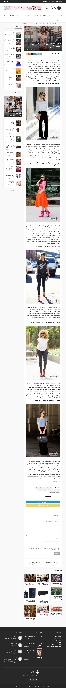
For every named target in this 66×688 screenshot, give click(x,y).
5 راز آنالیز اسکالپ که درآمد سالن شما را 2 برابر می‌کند (43, 584)
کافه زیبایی (44, 15)
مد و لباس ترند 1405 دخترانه (10, 62)
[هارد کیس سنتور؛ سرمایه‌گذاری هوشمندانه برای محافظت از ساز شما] (43, 593)
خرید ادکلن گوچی (57, 638)
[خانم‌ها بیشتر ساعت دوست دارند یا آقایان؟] (18, 78)
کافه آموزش (11, 15)
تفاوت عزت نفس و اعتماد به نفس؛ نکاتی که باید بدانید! (9, 175)
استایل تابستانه (39, 487)
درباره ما (60, 1)
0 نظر (26, 49)
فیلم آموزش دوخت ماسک (30, 650)
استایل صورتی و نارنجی (53, 490)
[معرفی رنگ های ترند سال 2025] (30, 611)
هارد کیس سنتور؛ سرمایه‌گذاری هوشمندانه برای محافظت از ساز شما (43, 601)
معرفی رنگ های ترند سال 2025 (30, 619)
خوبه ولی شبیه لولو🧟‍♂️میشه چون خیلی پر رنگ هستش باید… (10, 661)
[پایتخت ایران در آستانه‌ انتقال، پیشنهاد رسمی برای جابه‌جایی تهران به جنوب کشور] (56, 591)
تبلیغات (57, 1)
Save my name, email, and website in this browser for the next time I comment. (44, 549)
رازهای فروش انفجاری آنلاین (44, 615)
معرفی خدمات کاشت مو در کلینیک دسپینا (9, 84)
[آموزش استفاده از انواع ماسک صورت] (18, 183)
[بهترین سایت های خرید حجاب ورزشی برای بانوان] (18, 35)
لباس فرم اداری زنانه (56, 644)
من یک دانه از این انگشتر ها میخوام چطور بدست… (10, 639)
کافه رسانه (19, 15)
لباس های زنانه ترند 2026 (9, 54)
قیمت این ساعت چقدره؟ (10, 646)
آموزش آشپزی (27, 15)
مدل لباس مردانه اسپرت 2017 (29, 658)
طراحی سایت (58, 640)
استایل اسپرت (48, 487)
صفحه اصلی (59, 23)
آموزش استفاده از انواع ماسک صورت (10, 182)
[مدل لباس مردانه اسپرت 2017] (39, 658)
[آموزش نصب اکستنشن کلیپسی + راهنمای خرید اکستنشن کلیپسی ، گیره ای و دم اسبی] (18, 130)
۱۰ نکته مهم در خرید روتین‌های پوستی (10, 153)
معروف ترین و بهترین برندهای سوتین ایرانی (10, 167)
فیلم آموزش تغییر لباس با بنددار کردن (30, 644)
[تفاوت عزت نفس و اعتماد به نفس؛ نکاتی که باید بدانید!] (18, 176)
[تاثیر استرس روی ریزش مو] (18, 71)
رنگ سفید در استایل (42, 490)
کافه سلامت (50, 20)
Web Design (58, 637)
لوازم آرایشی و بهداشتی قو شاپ (54, 646)
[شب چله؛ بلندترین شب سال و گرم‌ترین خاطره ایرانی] (30, 578)
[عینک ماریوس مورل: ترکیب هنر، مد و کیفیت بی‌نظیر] (18, 162)
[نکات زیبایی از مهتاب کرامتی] (39, 636)
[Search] (5, 15)
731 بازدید (12, 115)
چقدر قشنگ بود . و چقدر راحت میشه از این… (10, 653)
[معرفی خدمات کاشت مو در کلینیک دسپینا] (18, 85)
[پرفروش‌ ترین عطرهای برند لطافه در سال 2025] (30, 593)
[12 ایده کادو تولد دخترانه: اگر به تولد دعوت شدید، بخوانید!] (56, 608)
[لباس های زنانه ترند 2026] (18, 56)
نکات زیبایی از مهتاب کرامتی (30, 636)
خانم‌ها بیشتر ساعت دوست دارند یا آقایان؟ (9, 76)
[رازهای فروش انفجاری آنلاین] (43, 609)
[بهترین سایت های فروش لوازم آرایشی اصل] (13, 106)
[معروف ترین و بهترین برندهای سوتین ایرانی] (18, 169)
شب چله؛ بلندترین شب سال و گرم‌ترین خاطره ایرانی (30, 584)
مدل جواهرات (51, 15)
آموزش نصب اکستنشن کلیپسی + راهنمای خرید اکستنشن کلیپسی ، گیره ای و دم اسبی (9, 130)
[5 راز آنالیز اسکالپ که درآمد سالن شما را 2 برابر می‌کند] (43, 578)
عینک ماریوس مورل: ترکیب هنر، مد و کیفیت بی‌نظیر (10, 161)
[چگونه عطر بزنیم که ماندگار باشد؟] (56, 578)
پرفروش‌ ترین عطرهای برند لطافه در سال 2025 (30, 601)
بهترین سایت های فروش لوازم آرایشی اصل (13, 112)
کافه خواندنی (35, 15)
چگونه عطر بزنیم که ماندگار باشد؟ (57, 584)
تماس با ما (45, 1)
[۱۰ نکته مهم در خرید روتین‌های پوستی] (18, 154)
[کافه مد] (52, 7)
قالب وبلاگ (58, 642)
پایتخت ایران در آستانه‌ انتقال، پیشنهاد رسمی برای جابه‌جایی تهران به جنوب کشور (57, 598)
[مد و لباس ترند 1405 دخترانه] (18, 64)
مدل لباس (60, 15)
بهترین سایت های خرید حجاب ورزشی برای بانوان (9, 33)
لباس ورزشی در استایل (54, 492)
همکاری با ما (51, 1)
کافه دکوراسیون (59, 20)
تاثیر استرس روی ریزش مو (9, 68)
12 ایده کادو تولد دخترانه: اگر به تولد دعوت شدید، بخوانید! (56, 614)
